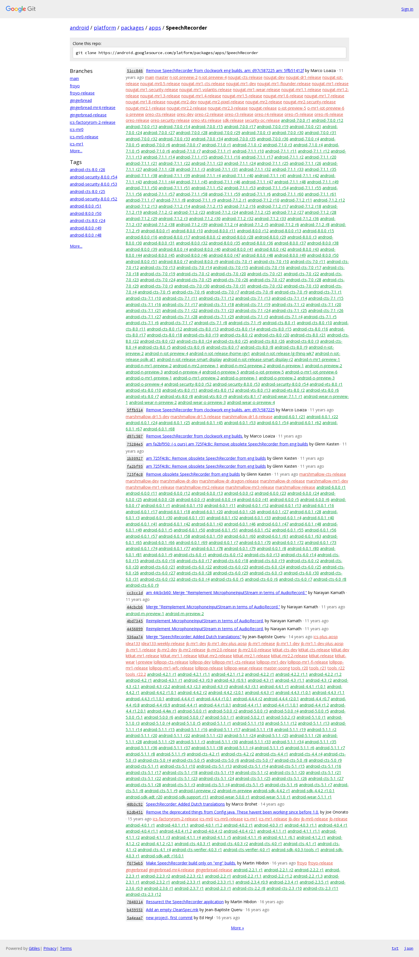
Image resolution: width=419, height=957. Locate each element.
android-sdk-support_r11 (186, 797)
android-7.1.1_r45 (192, 181)
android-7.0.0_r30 (288, 132)
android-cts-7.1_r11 (180, 298)
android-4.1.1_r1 (271, 831)
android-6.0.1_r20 (207, 511)
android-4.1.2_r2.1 (157, 843)
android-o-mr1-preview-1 (149, 378)
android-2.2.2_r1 (309, 869)
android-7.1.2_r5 (254, 224)
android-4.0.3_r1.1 (300, 825)
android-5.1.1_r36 (141, 747)
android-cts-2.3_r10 (284, 888)
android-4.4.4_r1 (180, 698)
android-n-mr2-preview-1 (196, 365)
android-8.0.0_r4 (173, 249)
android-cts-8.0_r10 (314, 322)
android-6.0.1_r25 (174, 422)
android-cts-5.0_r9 (325, 760)
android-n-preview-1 (285, 365)
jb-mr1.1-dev (288, 643)
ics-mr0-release (84, 136)
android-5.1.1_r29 (159, 741)
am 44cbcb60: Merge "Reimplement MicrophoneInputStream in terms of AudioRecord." (226, 592)
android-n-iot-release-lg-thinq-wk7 (282, 353)
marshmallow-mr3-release (249, 487)
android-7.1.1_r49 (323, 181)
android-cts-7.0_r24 (157, 279)
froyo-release (82, 93)
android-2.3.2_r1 (155, 882)
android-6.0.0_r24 (303, 493)
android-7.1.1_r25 (272, 163)
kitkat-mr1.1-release (178, 655)
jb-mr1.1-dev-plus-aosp (322, 643)
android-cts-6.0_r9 (142, 585)
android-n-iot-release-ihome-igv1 (219, 353)
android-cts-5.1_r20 (287, 772)
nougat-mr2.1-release (146, 108)
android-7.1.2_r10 (263, 200)
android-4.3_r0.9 (198, 680)
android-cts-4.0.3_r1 (192, 843)
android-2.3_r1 (218, 888)
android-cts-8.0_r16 (310, 329)
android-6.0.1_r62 (305, 422)
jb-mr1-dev (196, 643)
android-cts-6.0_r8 (329, 579)
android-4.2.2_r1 (259, 674)
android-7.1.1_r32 (255, 169)
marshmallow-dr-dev (179, 481)
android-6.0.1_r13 (285, 505)
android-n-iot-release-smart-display (189, 359)
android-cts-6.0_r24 (267, 567)
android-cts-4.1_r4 (154, 849)
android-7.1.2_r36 (303, 218)
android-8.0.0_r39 (141, 249)
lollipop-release (209, 668)
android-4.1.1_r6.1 (279, 837)
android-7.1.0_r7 (186, 151)
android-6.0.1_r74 (141, 548)
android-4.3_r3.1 (244, 686)
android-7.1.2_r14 (174, 206)
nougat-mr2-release (263, 101)
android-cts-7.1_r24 (252, 310)
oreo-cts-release (160, 114)
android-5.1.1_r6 (299, 747)
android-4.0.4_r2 (207, 831)
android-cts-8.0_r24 (87, 220)
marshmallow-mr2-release (200, 487)
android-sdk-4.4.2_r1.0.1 (313, 790)
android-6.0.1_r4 (286, 517)
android (79, 27)
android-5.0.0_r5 (314, 711)
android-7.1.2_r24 (222, 212)
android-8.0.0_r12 (253, 230)
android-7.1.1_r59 (224, 194)
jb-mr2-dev (167, 649)
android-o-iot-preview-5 (262, 372)
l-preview (144, 662)
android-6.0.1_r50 (189, 530)
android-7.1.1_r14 (159, 157)
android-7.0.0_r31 (320, 132)
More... (76, 150)
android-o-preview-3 (316, 378)
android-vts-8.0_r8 (176, 396)
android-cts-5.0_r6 (222, 760)
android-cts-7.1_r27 (143, 316)
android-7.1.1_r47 (257, 181)
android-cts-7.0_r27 (267, 279)
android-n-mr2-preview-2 (243, 365)
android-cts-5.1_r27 (325, 778)
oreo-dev (185, 114)
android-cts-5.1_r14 (250, 766)
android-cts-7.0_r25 (194, 279)
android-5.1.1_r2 (321, 729)
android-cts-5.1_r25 (252, 778)
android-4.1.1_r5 (216, 837)
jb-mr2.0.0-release (254, 649)
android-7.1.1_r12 (313, 151)
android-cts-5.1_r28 (143, 784)
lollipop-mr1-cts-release (233, 662)
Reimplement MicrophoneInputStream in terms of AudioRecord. (205, 620)
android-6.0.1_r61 (272, 536)
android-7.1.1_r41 (270, 175)
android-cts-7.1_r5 (320, 316)
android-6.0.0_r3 (190, 499)
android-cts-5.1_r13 (214, 766)
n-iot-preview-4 (213, 77)
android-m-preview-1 (145, 613)
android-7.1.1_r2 (289, 157)
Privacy (49, 948)
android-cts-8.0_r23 (157, 341)
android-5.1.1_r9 (171, 754)
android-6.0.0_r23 (270, 493)
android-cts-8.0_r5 (154, 347)
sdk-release (233, 120)
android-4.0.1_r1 (140, 825)
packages (132, 27)
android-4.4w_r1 (161, 711)
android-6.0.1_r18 (174, 511)
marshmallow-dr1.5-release (195, 416)
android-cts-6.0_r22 (194, 567)
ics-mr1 (77, 144)
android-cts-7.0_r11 (308, 261)
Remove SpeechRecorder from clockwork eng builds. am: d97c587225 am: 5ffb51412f (225, 70)
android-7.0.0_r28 (192, 132)
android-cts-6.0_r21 (157, 567)
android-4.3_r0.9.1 (230, 680)
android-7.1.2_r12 (329, 200)
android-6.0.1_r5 (157, 530)
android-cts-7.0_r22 (301, 273)
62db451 (135, 812)
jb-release (338, 819)
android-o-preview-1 (239, 378)
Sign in (407, 9)
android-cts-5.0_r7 (256, 760)
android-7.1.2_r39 (192, 224)
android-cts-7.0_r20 (228, 273)
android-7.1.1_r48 (290, 181)
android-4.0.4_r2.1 (239, 831)
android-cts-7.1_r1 (325, 292)
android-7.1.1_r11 (281, 151)
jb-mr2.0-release (222, 649)
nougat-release (263, 108)
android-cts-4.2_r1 (203, 754)
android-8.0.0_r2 (206, 237)
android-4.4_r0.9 (155, 705)
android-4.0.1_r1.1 (172, 825)
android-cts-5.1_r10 (177, 766)
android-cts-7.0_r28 (303, 279)
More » (237, 928)
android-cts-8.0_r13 (201, 329)
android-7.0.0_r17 (240, 126)
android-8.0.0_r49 (85, 228)
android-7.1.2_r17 (272, 206)
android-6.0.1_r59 (207, 536)
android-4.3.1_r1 (167, 680)
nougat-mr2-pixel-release (221, 101)
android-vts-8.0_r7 (142, 396)
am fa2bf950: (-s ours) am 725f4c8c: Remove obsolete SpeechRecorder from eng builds (227, 444)
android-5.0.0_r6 (158, 717)
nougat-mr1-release (330, 83)
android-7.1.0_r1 (216, 144)
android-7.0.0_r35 (240, 138)
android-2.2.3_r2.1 (187, 876)
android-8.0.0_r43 (303, 249)
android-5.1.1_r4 (238, 747)
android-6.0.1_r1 (155, 505)
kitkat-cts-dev (284, 649)
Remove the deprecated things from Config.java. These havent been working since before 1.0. (232, 812)
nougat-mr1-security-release (152, 89)
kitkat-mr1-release (142, 655)
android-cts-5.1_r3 (178, 784)
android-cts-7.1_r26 (325, 310)
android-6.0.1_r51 (222, 530)
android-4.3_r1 (261, 680)
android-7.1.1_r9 (201, 200)
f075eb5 (135, 863)
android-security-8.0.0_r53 (93, 184)
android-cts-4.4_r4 (305, 754)
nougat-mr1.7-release (324, 95)
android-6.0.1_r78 (207, 548)
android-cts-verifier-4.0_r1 (246, 849)
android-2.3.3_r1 (186, 882)
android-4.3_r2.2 (155, 686)
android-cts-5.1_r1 (142, 766)
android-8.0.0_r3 (302, 237)
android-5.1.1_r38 (207, 747)
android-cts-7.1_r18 (216, 304)
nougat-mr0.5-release (160, 83)
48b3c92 (135, 804)
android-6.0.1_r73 (320, 542)
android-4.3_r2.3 (186, 686)
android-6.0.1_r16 (318, 505)
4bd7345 (135, 621)
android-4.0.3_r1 (268, 825)
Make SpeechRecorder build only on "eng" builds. (191, 863)
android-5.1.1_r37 (174, 747)
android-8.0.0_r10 (187, 230)
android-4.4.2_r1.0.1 (158, 692)
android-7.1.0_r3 (277, 144)
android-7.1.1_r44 (159, 181)
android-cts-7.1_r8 (210, 322)
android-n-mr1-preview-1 (317, 359)
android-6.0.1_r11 (220, 505)
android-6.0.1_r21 (289, 416)
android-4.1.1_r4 (186, 837)
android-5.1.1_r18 (257, 729)
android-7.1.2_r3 (173, 218)
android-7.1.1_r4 (206, 175)
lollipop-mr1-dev (271, 662)
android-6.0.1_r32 (222, 517)
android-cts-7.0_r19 (157, 273)
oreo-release (137, 120)
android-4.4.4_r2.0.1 (281, 698)
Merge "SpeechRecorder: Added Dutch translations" (193, 636)
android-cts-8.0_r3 (302, 341)
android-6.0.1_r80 (303, 548)
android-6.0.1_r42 (174, 524)
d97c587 (135, 436)
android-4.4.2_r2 (192, 692)
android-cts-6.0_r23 (230, 567)
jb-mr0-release (314, 819)
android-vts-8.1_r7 (244, 396)
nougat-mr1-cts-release (203, 83)
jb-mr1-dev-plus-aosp (227, 643)
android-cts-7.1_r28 (180, 316)
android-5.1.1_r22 (174, 735)
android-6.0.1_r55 (288, 530)
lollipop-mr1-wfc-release (171, 668)
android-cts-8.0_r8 (256, 347)
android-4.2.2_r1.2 (325, 674)
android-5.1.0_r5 (186, 723)
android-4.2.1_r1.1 (194, 674)
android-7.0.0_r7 (186, 144)
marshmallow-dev (142, 481)
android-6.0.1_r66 (159, 542)
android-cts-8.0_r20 (271, 335)
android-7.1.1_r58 (192, 194)
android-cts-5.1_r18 (180, 772)
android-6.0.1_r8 (271, 548)
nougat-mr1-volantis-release (205, 89)
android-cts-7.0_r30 (192, 286)
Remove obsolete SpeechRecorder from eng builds (193, 474)
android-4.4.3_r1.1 (328, 692)
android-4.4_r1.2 (314, 705)
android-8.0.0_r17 (174, 237)
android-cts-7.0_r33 (301, 286)
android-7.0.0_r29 (224, 132)
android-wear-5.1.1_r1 (312, 797)
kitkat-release (321, 655)
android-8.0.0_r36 (257, 243)
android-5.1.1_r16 (192, 729)
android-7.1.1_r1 (216, 151)
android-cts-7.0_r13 (157, 267)
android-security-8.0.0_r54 (93, 177)
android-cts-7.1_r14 (289, 298)
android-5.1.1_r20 (141, 735)
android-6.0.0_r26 (159, 499)
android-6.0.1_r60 (240, 536)
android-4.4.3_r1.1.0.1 (145, 698)
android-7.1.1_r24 (240, 163)
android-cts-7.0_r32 (264, 286)
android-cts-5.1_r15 (287, 766)
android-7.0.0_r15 (207, 126)
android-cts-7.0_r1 (236, 261)
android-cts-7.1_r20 (323, 304)
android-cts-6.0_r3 (265, 573)
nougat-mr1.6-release (283, 95)
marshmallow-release (295, 487)
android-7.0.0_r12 (327, 120)
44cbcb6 (135, 607)
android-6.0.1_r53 (240, 422)
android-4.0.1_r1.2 (206, 825)
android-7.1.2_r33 (270, 218)
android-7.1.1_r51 (174, 187)
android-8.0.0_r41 (237, 249)
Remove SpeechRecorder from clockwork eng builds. (194, 436)
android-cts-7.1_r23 (216, 310)
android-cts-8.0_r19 (201, 335)
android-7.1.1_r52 (207, 187)
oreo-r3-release (239, 114)
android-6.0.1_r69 (192, 542)
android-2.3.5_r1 (314, 882)
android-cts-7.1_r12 (216, 298)
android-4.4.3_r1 (259, 692)
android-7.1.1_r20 (320, 157)
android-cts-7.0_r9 (291, 292)
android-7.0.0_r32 (141, 138)
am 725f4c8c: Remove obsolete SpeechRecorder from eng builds (206, 458)
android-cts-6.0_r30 (301, 573)
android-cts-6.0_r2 (302, 560)
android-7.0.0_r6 (155, 144)
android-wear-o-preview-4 (251, 402)
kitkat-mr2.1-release (251, 655)
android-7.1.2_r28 (320, 212)
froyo (75, 86)
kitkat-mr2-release (215, 655)
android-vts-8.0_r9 (210, 396)
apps (155, 27)
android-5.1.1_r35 (320, 741)
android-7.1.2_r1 (232, 200)
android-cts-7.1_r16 (143, 304)
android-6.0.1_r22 (322, 416)
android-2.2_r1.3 (308, 876)
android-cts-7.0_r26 (230, 279)
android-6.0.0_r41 (253, 499)
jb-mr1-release (261, 643)
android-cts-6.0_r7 (295, 579)
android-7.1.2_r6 (284, 224)
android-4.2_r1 (139, 680)
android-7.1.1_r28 (159, 169)
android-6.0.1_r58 (174, 536)
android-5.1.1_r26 (305, 735)
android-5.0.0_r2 (222, 711)
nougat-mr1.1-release (301, 89)
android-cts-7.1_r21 (143, 310)
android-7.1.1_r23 (207, 163)
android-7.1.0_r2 (247, 144)
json (408, 948)
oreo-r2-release (209, 114)
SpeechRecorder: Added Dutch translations (185, 804)
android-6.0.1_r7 (223, 542)
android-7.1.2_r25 (255, 212)
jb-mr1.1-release (141, 649)
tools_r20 (299, 668)
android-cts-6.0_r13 (262, 554)
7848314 (135, 902)
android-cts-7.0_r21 (264, 273)
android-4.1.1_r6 (247, 837)
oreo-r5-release (298, 114)
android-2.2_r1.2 (277, 876)
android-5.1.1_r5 (269, 747)
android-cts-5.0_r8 (291, 760)
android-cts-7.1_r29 (216, 316)
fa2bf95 (135, 466)
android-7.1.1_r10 (248, 151)
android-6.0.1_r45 (207, 422)
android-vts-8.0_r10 (143, 390)
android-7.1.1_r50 (141, 187)
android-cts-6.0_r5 (227, 579)
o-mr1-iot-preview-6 (325, 108)
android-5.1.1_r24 (240, 735)
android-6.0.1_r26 (240, 511)
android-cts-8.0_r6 (188, 347)
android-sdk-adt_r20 (144, 797)
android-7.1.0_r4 (308, 144)
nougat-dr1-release (303, 77)
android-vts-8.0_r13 (252, 390)
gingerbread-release (88, 115)
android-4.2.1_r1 (161, 674)
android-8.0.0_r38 (323, 243)
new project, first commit (169, 917)
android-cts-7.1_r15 (325, 298)
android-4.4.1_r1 (274, 686)
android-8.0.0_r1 (155, 230)
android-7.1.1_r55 (305, 187)
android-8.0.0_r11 (220, 230)
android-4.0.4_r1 (332, 825)
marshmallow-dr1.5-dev (147, 416)
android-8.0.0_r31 (159, 243)
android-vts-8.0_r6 (322, 390)
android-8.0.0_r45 (159, 255)
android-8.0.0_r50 (85, 213)
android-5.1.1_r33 (255, 741)
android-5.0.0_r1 (192, 711)
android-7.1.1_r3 (190, 169)
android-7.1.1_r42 (303, 175)
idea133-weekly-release (163, 643)
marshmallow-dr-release (282, 481)
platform (105, 27)
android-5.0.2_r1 (250, 717)
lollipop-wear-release (243, 668)
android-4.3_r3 (215, 686)
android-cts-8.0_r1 (279, 322)
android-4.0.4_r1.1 (142, 831)
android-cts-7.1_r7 (176, 322)
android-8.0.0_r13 (285, 230)
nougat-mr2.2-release (187, 108)
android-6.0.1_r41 (141, 524)
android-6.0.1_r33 (255, 517)
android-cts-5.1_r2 (251, 772)
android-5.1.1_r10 (248, 723)
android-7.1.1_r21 (141, 163)
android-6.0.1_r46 (240, 524)
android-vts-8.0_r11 (180, 390)
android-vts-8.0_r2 (288, 390)
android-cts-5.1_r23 (180, 778)
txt (395, 948)
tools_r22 (336, 668)
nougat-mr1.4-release (201, 95)
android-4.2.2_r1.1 (291, 674)
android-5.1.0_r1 (311, 717)
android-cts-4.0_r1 (265, 843)
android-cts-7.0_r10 (271, 261)
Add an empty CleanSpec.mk (172, 909)
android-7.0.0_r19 (272, 126)
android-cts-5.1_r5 (247, 784)
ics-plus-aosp (326, 636)
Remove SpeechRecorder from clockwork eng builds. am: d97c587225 (210, 409)
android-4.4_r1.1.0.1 (280, 705)
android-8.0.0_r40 (205, 249)
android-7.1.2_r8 (314, 224)
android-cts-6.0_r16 (157, 560)
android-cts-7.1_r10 (143, 298)
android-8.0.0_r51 (85, 206)
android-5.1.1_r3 (190, 741)
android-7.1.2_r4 (223, 224)
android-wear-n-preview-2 (153, 402)
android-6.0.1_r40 (318, 517)
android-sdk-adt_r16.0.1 (162, 856)
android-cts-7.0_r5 (154, 292)
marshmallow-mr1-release (150, 487)
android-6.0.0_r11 (141, 493)
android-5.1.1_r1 (216, 723)
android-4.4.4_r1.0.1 (214, 698)
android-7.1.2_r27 (288, 212)
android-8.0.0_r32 (192, 243)
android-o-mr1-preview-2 (196, 378)
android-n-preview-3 (144, 372)
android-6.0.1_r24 (141, 422)
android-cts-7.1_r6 (142, 322)
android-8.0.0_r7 (173, 261)
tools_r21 (317, 668)
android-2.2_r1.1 (247, 876)
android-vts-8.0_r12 (216, 390)
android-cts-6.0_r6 (261, 579)
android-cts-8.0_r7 (222, 347)
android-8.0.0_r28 (237, 237)
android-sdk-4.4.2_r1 (271, 790)
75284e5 (135, 444)
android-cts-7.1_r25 (289, 310)
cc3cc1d (135, 592)
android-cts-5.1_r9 (161, 790)
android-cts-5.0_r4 (154, 760)
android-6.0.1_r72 (288, 542)
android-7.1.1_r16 (224, 157)
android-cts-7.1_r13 (252, 298)
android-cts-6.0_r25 (303, 567)
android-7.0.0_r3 (256, 132)
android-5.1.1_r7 (330, 747)
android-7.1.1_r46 (224, 181)
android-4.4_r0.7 (314, 698)
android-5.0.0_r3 (253, 711)
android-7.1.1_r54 (272, 187)
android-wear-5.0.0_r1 (230, 797)
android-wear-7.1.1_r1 (282, 396)
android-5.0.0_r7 (189, 717)
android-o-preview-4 (144, 384)
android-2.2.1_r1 (248, 869)
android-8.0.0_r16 (141, 237)
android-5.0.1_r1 (219, 717)
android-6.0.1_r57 (141, 536)
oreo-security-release (170, 120)
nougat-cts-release (245, 77)
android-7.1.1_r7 (140, 200)
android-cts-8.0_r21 (308, 335)
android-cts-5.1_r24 (216, 778)
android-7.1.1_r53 (240, 187)
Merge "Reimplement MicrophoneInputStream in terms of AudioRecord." (213, 606)
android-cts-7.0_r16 (267, 267)
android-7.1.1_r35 (320, 169)
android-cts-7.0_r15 (230, 267)
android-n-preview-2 (323, 365)
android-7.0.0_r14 (174, 126)
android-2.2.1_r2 (278, 869)
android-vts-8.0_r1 (326, 384)
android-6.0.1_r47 (272, 524)
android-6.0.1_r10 (187, 505)
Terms (66, 948)
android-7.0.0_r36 (272, 138)
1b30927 (135, 458)
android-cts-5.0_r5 (188, 760)
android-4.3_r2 (319, 680)
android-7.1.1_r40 (237, 175)
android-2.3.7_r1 (189, 888)
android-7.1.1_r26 (305, 163)
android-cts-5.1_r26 (289, 778)
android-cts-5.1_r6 (281, 784)
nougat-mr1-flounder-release (284, 83)
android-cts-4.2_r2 (237, 754)
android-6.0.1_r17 (141, 511)
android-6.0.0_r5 (284, 499)
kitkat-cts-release (314, 649)
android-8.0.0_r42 (270, 249)
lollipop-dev (200, 662)
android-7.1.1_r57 (159, 194)
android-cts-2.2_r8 (248, 888)
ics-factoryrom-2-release (92, 122)
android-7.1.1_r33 (288, 169)
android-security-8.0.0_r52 (93, 199)
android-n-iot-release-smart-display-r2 (258, 359)
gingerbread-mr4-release (92, 107)
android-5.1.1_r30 (222, 741)
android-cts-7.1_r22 (180, 310)
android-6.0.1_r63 (305, 536)
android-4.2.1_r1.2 (227, 674)
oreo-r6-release (328, 114)
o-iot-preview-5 (292, 108)
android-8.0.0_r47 (224, 255)
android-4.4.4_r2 (247, 698)
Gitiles (34, 948)
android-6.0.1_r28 (305, 511)
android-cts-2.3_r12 (143, 894)
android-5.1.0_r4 (155, 723)
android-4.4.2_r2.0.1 (226, 692)
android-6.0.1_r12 (253, 505)
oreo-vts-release (206, 120)
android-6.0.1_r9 (157, 554)
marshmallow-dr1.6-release (247, 416)
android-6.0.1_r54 (272, 422)
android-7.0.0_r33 (174, 138)
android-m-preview (234, 790)
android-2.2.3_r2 (155, 876)
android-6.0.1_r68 (159, 429)
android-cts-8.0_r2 (236, 335)
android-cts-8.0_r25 (87, 191)
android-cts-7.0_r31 (228, 286)
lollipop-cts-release (171, 662)
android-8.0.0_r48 (85, 235)
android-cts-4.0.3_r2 (230, 843)
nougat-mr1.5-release (242, 95)
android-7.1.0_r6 (155, 151)
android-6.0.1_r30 (156, 517)
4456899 (135, 629)
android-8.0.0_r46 (192, 255)
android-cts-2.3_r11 (320, 888)
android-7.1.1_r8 (171, 200)
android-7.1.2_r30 (205, 218)
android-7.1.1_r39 (174, 175)
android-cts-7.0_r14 (194, 267)
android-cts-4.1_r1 (299, 843)
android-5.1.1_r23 (207, 735)
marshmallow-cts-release (322, 474)
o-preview (135, 114)
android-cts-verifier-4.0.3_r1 (197, 849)
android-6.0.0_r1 (331, 487)
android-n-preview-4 (182, 372)
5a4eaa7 (135, 917)
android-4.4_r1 (184, 705)
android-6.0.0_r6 (314, 499)
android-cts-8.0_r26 (87, 169)
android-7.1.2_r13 (141, 206)
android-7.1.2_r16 (240, 206)
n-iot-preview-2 (184, 77)
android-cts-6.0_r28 (194, 573)
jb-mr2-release (192, 649)
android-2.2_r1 (218, 876)
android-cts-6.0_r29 (230, 573)
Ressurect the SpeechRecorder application (185, 901)
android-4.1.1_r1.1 (304, 831)
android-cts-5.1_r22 (143, 778)
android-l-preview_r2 (197, 790)
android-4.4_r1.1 (247, 705)
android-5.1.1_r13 (313, 723)
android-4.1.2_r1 (311, 837)
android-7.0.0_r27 (159, 132)
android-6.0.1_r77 (174, 548)
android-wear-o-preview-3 (202, 402)
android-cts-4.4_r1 (271, 754)
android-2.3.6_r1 (158, 888)
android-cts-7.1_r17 (180, 304)
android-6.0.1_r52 (255, 530)
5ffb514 (135, 410)
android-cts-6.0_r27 (157, 573)
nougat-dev (274, 77)
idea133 (133, 643)
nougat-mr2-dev (182, 101)
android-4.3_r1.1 (289, 680)
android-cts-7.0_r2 (193, 273)
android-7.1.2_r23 (189, 212)
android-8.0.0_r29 (270, 237)
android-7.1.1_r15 (192, 157)
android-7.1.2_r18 (305, 206)
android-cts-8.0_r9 (291, 347)
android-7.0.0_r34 (207, 138)
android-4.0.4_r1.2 (175, 831)
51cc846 (135, 70)
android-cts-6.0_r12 (225, 554)
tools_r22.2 (136, 674)
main (74, 78)
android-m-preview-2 (184, 613)
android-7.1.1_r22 (174, 163)
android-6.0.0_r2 (238, 493)
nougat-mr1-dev (241, 83)
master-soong (277, 668)
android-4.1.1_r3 (155, 837)
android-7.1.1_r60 (288, 194)
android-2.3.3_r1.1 (218, 882)
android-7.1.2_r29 (141, 218)
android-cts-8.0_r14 (237, 329)
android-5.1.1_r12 (281, 723)
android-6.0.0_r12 (174, 493)
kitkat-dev (340, 649)
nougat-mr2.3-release (228, 108)
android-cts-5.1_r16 (323, 766)
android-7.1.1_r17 (257, 157)
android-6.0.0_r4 (221, 499)
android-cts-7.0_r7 (222, 292)
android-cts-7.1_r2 (288, 304)
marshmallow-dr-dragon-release (229, 481)
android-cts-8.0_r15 (274, 329)
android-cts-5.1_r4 (212, 784)
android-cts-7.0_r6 (188, 292)
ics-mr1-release (273, 819)
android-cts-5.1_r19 (216, 772)
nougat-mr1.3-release (160, 95)
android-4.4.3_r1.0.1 (293, 692)
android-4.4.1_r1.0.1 (308, 686)
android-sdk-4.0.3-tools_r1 (295, 849)
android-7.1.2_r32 (237, 218)
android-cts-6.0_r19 (267, 560)
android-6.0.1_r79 (240, 548)
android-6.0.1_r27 (272, 511)
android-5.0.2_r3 (280, 717)
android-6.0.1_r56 (320, 530)
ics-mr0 (77, 129)
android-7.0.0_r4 (304, 138)
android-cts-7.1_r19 (252, 304)
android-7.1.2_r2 (157, 212)
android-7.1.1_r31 (222, 169)
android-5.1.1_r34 (288, 741)
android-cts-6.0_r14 (298, 554)
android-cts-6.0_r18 (230, 560)
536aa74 (135, 636)
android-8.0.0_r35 (224, 243)
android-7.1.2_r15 (207, 206)
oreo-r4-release (269, 114)
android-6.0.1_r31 (189, 517)
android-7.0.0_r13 (141, 126)
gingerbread (81, 100)
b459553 (135, 909)
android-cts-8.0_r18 (164, 335)
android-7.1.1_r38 (141, 175)
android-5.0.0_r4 (283, 711)
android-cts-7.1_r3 (251, 316)
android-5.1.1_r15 (159, 729)
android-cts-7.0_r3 (156, 286)
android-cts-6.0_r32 (157, 579)
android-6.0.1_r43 (207, 524)
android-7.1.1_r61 (320, 194)
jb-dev (294, 819)
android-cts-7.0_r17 (303, 267)
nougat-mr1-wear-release (256, 89)
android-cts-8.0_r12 (164, 329)
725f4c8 (135, 474)
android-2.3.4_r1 (283, 882)
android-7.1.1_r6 (256, 194)
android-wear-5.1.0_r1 (271, 797)
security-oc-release (262, 120)
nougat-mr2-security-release (309, 101)
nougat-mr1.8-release (146, 101)
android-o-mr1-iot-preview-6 (311, 372)
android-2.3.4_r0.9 (251, 882)
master (161, 77)
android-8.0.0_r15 (318, 230)
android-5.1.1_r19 (290, 729)
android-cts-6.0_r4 (193, 579)
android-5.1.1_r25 (272, 735)
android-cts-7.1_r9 (244, 322)
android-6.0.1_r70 (255, 542)
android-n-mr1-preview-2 (149, 365)
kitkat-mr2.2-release (289, 655)
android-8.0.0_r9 (203, 261)
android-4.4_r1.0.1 (215, 705)
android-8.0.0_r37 (290, 243)
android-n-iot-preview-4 (166, 353)
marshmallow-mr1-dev (327, 481)
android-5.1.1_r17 (224, 729)
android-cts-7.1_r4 (285, 316)
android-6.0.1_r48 (305, 524)
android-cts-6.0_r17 (194, 560)
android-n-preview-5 (220, 372)
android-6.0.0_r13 (207, 493)
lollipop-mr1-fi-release (308, 662)
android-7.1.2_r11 (296, 200)
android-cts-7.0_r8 (256, 292)
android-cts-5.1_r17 (143, 772)
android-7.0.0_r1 (295, 120)
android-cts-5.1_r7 (315, 784)
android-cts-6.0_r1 (190, 554)
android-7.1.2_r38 (159, 224)
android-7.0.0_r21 (305, 126)
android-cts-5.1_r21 (323, 772)
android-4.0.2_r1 (238, 825)
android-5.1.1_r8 (140, 754)
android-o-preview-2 (277, 378)
